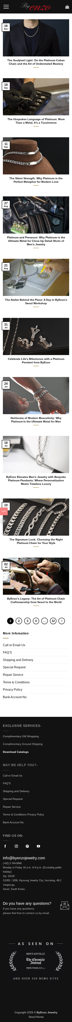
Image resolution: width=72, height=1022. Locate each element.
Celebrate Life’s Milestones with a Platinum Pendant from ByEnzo (36, 361)
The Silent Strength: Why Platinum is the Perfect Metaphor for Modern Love (36, 180)
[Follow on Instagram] (16, 846)
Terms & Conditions (16, 682)
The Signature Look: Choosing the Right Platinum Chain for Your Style (36, 541)
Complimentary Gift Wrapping (21, 736)
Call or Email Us (14, 645)
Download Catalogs (16, 751)
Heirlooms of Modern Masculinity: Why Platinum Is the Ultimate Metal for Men (36, 420)
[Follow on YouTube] (38, 846)
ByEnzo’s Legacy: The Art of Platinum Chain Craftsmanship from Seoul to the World (36, 600)
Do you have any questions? (27, 903)
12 (53, 620)
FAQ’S (7, 652)
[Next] (61, 621)
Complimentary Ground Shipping (23, 744)
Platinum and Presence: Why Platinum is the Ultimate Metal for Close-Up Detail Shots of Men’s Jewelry (36, 241)
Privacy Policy (12, 689)
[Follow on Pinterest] (27, 846)
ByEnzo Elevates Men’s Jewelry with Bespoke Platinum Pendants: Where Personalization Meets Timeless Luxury (36, 480)
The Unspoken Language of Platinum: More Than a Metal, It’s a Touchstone (36, 121)
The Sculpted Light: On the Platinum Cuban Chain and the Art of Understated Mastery (36, 62)
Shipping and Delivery (18, 660)
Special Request (14, 667)
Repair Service (13, 674)
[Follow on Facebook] (5, 846)
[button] (6, 7)
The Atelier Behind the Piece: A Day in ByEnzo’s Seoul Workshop (36, 301)
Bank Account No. (15, 697)
